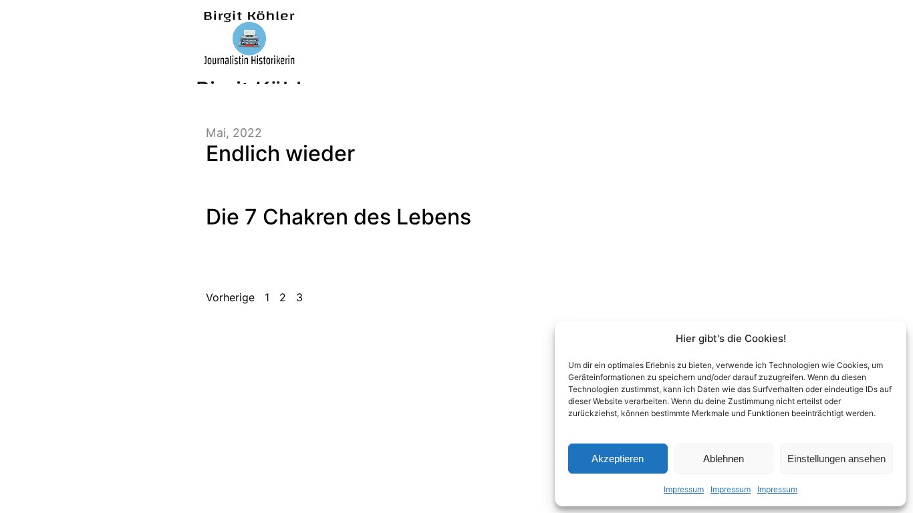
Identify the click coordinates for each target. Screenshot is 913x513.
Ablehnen (723, 458)
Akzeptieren (618, 458)
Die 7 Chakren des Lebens (338, 217)
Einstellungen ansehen (836, 458)
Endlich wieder (280, 153)
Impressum (684, 489)
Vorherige (230, 297)
